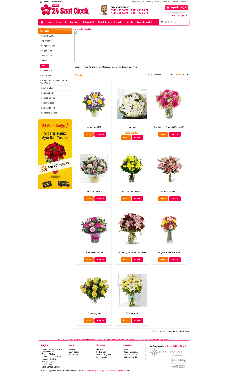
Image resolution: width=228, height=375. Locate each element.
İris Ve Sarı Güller (95, 127)
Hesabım (165, 2)
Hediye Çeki (101, 352)
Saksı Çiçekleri (143, 22)
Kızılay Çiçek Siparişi (118, 339)
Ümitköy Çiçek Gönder (137, 339)
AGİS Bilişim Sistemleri (179, 371)
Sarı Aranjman (94, 313)
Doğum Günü (88, 22)
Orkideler (118, 22)
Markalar (100, 349)
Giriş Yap (175, 15)
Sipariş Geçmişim (130, 352)
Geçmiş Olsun (47, 88)
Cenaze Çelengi (48, 98)
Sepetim (175, 2)
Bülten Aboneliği (130, 357)
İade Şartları (47, 364)
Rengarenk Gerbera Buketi (169, 252)
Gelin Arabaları (47, 93)
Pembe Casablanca (169, 191)
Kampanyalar (101, 357)
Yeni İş (130, 22)
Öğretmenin (46, 41)
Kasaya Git (185, 2)
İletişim (156, 2)
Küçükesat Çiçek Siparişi (159, 339)
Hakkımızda (146, 2)
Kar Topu (132, 127)
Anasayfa (135, 2)
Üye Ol (184, 15)
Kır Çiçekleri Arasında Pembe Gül (169, 127)
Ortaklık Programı (103, 355)
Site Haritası (74, 355)
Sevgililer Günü (71, 22)
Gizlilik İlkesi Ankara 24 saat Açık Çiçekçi (51, 358)
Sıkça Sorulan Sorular (51, 367)
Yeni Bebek (46, 75)
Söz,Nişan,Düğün (49, 113)
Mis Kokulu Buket (95, 191)
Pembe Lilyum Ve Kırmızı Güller (131, 252)
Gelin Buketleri (47, 103)
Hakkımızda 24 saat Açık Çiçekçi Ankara (52, 350)
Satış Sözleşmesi (49, 362)
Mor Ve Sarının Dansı (132, 191)
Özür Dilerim (104, 22)
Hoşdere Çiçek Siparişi (98, 339)
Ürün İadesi (74, 352)
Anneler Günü (54, 22)
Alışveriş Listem (130, 355)
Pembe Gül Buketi (94, 252)
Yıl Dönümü (46, 70)
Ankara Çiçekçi (64, 339)
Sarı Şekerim (132, 313)
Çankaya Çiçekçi (79, 339)
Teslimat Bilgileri (48, 354)
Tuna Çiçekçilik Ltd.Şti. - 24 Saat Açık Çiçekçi (104, 371)
